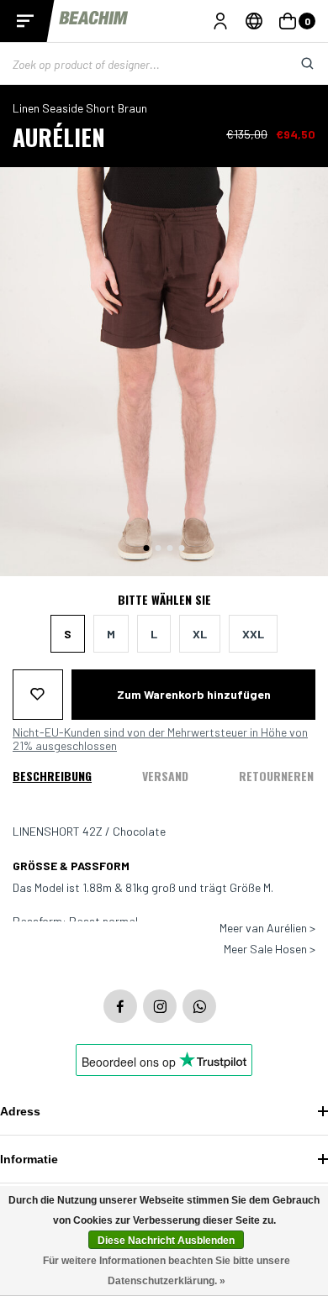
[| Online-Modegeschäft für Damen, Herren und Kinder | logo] (94, 20)
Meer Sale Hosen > (269, 949)
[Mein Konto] (220, 21)
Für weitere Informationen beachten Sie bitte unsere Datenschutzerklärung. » (166, 1271)
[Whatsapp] (199, 1006)
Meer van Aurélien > (267, 928)
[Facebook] (120, 1006)
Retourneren (276, 775)
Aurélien (59, 136)
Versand (165, 775)
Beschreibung (52, 775)
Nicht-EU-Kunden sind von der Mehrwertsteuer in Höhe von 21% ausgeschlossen (160, 739)
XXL (253, 634)
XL (200, 634)
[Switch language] (254, 21)
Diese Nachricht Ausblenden (166, 1240)
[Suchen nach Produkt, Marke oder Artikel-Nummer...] (294, 64)
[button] (147, 548)
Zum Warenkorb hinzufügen (194, 694)
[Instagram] (160, 1006)
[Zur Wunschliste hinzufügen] (38, 694)
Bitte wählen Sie (164, 599)
